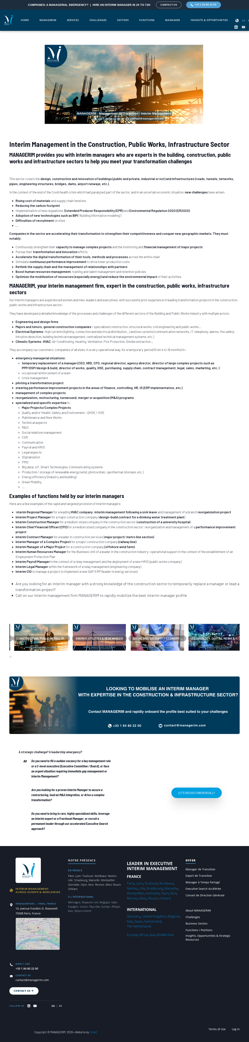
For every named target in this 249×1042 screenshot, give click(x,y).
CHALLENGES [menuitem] (98, 20)
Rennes (99, 884)
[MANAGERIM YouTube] (35, 1006)
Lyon (78, 876)
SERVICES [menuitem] (73, 20)
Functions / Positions (199, 930)
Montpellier (108, 880)
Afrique (115, 906)
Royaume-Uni (90, 902)
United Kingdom (154, 916)
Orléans (73, 889)
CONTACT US (168, 4)
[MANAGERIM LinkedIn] (28, 1006)
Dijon (84, 884)
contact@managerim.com (32, 980)
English (244, 20)
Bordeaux (100, 876)
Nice (91, 884)
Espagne (73, 906)
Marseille (94, 880)
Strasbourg (80, 880)
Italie (114, 902)
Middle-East (165, 934)
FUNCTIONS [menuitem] (147, 20)
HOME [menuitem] (25, 20)
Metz (109, 884)
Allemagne (74, 902)
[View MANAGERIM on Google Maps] (38, 936)
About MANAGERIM (198, 910)
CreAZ (93, 1032)
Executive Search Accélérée (203, 889)
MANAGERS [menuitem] (172, 20)
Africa (143, 934)
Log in (236, 1029)
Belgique (104, 902)
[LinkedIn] (236, 27)
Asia (152, 934)
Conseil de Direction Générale (205, 895)
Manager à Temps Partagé (203, 882)
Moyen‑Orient (83, 911)
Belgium (173, 916)
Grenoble (73, 884)
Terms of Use (217, 1029)
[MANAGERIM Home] (29, 870)
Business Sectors (197, 923)
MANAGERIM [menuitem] (47, 20)
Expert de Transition (199, 875)
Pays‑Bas (94, 906)
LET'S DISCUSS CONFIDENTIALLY (196, 793)
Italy (130, 921)
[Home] (8, 20)
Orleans (165, 898)
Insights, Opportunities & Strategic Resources (208, 937)
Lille (70, 880)
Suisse (84, 906)
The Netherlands (139, 926)
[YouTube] (243, 27)
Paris (71, 876)
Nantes (112, 876)
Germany (133, 916)
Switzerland (152, 921)
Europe (105, 906)
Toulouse (87, 876)
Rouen (117, 884)
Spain (138, 921)
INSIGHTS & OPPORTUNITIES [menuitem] (209, 20)
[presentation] (10, 656)
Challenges (193, 917)
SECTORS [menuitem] (123, 20)
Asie (70, 911)
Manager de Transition (200, 869)
